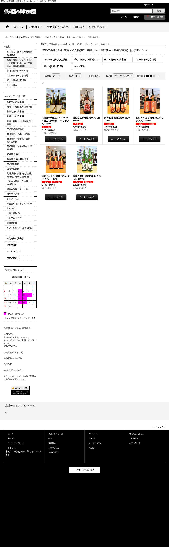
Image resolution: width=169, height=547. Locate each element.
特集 (50, 438)
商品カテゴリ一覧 (55, 434)
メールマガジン (14, 251)
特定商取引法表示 (15, 238)
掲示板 (91, 448)
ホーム (10, 434)
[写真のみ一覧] (149, 76)
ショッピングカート (16, 443)
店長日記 (92, 438)
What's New (93, 434)
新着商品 (52, 443)
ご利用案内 (12, 245)
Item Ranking (53, 452)
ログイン (124, 17)
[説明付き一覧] (157, 76)
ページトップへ (158, 427)
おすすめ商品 (53, 448)
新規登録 (137, 17)
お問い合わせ (13, 258)
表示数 (48, 76)
